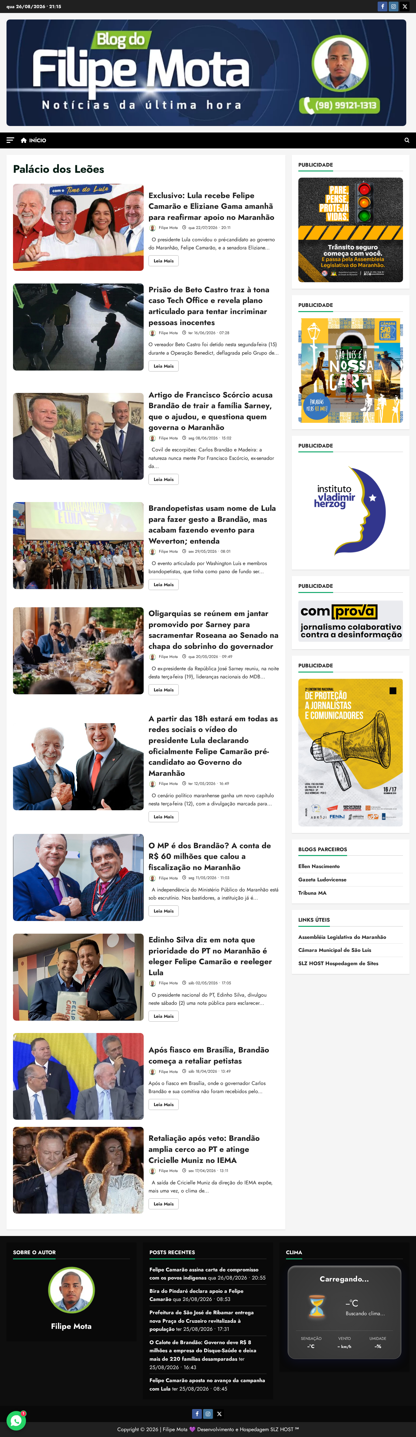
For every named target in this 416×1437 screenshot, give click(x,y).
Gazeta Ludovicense (322, 879)
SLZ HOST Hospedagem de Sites (338, 963)
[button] (10, 140)
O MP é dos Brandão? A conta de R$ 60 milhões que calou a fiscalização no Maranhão (78, 877)
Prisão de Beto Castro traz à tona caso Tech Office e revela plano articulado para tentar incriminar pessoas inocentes (78, 327)
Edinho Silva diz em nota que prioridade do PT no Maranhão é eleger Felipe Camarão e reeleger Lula (78, 977)
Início (37, 140)
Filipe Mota (168, 228)
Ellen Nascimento (319, 866)
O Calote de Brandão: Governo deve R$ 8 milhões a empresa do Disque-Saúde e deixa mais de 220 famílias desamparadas (203, 1351)
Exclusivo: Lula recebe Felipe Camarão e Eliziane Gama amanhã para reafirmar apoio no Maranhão (78, 227)
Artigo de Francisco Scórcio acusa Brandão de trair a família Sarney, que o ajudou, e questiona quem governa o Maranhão (78, 436)
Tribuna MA (312, 892)
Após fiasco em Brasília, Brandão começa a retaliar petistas (78, 1076)
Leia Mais (166, 261)
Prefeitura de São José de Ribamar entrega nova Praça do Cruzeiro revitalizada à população (202, 1321)
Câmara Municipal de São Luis (334, 950)
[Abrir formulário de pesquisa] (407, 140)
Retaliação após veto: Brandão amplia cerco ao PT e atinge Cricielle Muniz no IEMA (78, 1170)
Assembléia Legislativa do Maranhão (342, 936)
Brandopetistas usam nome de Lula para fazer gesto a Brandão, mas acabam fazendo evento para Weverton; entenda (78, 545)
